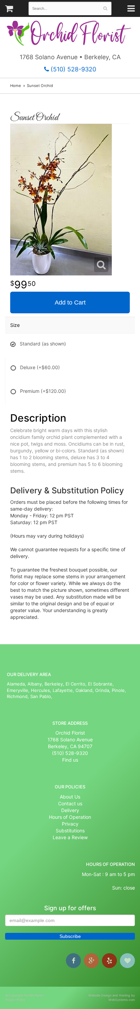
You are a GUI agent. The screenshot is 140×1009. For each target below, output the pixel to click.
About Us (70, 797)
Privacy (70, 824)
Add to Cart (70, 302)
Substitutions (70, 830)
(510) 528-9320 (72, 69)
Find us (70, 760)
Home (15, 85)
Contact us (70, 803)
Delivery (70, 810)
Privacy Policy (15, 1000)
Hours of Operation (70, 817)
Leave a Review (70, 837)
